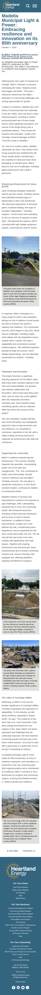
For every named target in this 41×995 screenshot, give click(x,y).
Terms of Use (20, 972)
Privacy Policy (21, 982)
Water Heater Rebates (21, 890)
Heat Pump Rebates (20, 887)
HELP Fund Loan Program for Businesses (20, 925)
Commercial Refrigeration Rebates (20, 908)
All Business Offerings (20, 933)
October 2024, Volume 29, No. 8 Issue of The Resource (20, 56)
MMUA (7, 55)
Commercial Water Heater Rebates (20, 914)
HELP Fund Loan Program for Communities (20, 952)
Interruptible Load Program (20, 919)
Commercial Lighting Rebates (20, 911)
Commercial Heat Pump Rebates (20, 917)
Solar (20, 895)
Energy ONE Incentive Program (20, 930)
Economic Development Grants (20, 949)
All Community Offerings (20, 960)
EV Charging (20, 893)
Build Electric (20, 898)
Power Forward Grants (20, 954)
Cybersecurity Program (20, 946)
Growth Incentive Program (20, 928)
